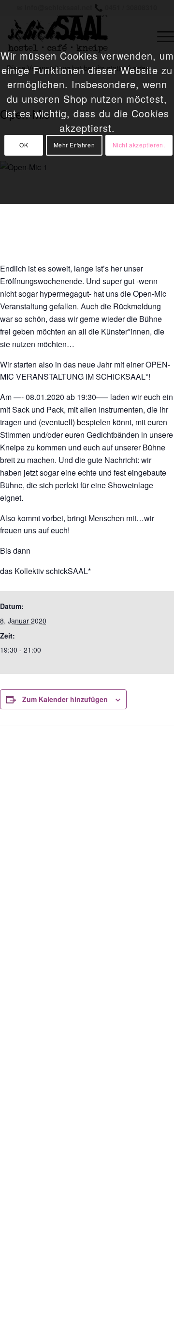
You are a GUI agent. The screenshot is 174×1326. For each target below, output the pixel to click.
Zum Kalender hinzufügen (65, 699)
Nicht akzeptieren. (139, 145)
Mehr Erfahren (74, 145)
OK (23, 145)
